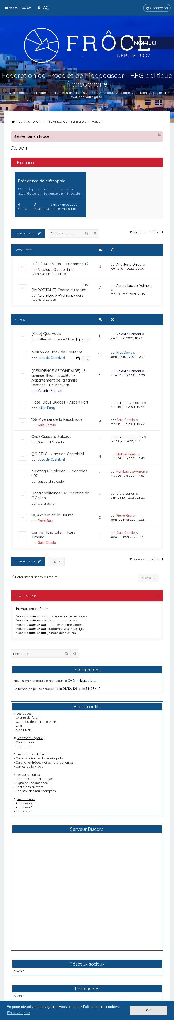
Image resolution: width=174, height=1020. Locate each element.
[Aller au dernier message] (143, 264)
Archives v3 (24, 807)
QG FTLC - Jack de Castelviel (57, 453)
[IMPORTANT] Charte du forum (58, 289)
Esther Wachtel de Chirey (56, 339)
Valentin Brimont (128, 334)
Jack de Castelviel (51, 358)
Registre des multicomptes (36, 791)
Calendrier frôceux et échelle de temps (45, 762)
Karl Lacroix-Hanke (130, 471)
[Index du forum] (87, 45)
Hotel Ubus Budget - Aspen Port (59, 402)
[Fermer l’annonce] (159, 134)
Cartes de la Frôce (30, 766)
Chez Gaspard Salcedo (51, 436)
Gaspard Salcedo (129, 403)
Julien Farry (46, 408)
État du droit (25, 746)
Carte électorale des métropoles (40, 758)
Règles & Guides (43, 299)
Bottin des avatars (29, 787)
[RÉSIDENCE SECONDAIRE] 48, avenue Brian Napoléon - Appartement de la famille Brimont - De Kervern (59, 377)
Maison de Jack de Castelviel (57, 352)
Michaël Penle (126, 454)
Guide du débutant (30, 722)
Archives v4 (24, 811)
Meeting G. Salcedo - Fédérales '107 (59, 473)
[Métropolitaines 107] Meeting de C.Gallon (60, 495)
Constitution (25, 742)
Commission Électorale (48, 274)
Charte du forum (28, 717)
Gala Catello (47, 425)
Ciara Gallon (47, 503)
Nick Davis (124, 352)
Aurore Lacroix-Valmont (55, 295)
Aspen (19, 147)
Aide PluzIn (24, 730)
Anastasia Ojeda (50, 270)
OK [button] (148, 1010)
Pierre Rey (45, 521)
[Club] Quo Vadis (46, 333)
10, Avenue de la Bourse (52, 514)
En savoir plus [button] (18, 1013)
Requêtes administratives (34, 779)
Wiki (19, 726)
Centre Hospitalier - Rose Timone (53, 534)
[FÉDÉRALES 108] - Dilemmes (57, 263)
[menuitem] (43, 7)
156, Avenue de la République (57, 419)
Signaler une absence (32, 783)
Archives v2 (24, 803)
